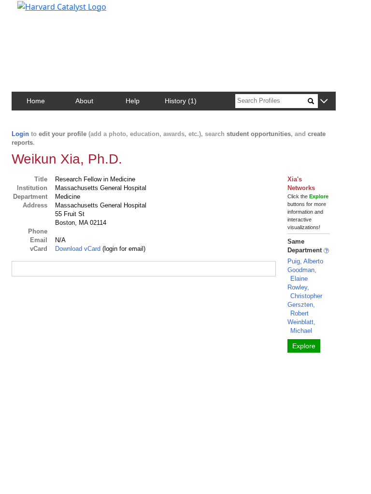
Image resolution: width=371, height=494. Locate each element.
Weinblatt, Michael (301, 326)
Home (36, 101)
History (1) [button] (181, 101)
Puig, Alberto (305, 261)
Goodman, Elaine (301, 274)
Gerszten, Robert (301, 309)
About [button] (84, 101)
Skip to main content (40, 11)
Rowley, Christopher (304, 292)
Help (133, 101)
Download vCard (77, 248)
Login (20, 133)
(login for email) (122, 248)
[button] (324, 101)
